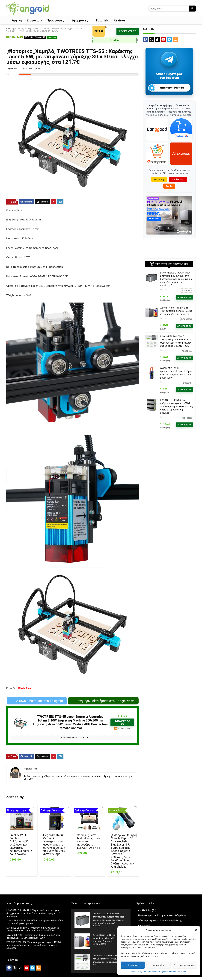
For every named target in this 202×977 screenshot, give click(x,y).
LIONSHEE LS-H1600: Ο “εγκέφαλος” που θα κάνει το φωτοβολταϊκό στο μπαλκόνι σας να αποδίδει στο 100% (110, 958)
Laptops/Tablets (99, 944)
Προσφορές (55, 20)
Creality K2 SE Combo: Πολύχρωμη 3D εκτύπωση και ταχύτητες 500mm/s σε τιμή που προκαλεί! (20, 845)
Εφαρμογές (79, 20)
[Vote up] (14, 75)
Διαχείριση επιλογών (185, 965)
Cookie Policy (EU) (147, 910)
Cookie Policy (136, 972)
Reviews (120, 20)
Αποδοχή (132, 965)
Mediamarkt (178, 179)
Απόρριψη (158, 965)
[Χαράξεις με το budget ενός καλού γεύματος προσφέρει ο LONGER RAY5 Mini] (89, 818)
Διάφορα (96, 926)
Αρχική (17, 20)
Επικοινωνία (144, 925)
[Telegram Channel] (169, 59)
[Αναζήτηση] (192, 9)
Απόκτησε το (128, 31)
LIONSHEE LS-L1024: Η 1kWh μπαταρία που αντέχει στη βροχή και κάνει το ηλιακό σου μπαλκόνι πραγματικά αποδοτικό (176, 279)
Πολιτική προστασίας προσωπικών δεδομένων (164, 972)
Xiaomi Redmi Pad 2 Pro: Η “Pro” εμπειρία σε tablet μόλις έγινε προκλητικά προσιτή (176, 310)
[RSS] (175, 39)
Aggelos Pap (11, 69)
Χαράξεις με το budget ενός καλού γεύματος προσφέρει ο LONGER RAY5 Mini (89, 841)
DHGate (163, 329)
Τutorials (102, 20)
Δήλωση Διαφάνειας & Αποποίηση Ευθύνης (160, 920)
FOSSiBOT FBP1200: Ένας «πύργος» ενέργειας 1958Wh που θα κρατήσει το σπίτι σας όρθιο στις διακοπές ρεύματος (176, 406)
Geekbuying (165, 300)
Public (169, 186)
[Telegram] (169, 39)
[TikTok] (157, 39)
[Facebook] (145, 39)
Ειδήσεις (33, 20)
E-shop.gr (159, 179)
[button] (195, 930)
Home (8, 29)
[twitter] (151, 39)
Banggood (52, 37)
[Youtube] (163, 39)
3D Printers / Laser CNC (35, 37)
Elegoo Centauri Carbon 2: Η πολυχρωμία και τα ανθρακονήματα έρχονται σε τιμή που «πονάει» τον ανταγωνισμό (55, 845)
